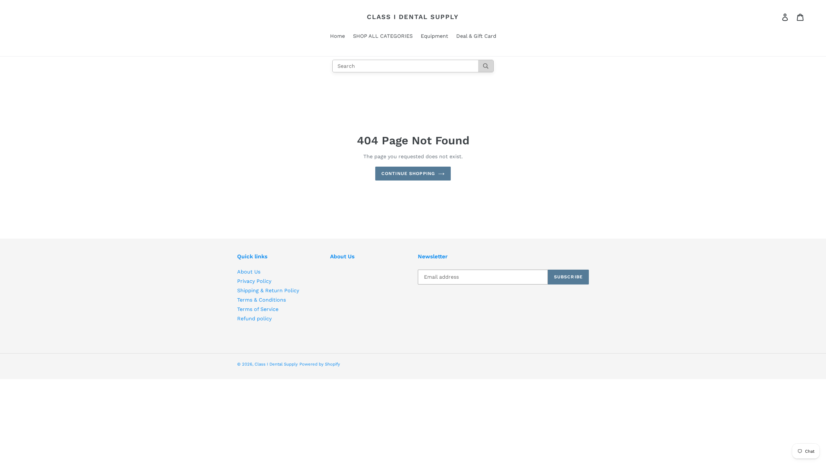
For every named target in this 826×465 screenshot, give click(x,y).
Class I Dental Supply (413, 17)
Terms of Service (257, 309)
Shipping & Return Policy (268, 290)
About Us (248, 272)
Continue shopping (408, 173)
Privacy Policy (254, 281)
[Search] (485, 66)
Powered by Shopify (319, 364)
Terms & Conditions (261, 300)
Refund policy (254, 318)
